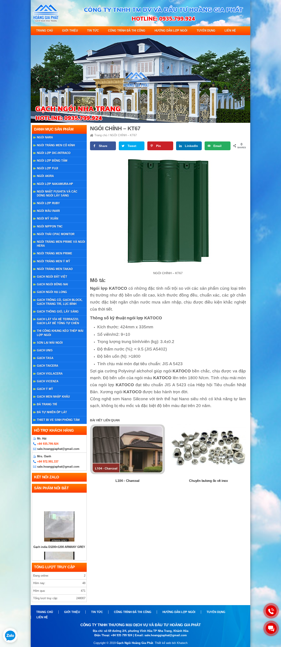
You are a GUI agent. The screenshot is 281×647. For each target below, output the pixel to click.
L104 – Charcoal (127, 481)
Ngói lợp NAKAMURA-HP (55, 184)
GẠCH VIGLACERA (50, 373)
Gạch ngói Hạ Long (52, 292)
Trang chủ (44, 30)
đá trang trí (47, 404)
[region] (140, 79)
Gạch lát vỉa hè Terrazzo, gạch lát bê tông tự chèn (58, 321)
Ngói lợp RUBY (48, 203)
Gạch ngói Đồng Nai (52, 284)
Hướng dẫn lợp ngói (171, 30)
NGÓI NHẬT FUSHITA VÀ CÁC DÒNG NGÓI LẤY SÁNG (57, 193)
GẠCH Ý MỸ (45, 389)
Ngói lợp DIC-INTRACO (53, 153)
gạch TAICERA (47, 365)
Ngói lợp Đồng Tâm (52, 160)
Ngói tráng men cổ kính (56, 145)
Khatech (182, 643)
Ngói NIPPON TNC (50, 226)
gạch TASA (45, 358)
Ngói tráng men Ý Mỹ (53, 261)
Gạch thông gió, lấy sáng (58, 311)
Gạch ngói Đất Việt (52, 276)
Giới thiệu (70, 30)
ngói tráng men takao (55, 269)
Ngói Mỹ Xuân (47, 218)
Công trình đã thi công (126, 30)
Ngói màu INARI (48, 211)
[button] (37, 78)
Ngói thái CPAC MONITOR (55, 234)
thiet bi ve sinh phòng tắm (58, 420)
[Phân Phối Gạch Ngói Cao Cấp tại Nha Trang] (140, 25)
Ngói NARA (45, 137)
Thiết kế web (163, 643)
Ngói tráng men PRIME (54, 253)
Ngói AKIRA (45, 176)
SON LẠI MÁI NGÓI (50, 342)
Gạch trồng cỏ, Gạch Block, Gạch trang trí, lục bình (60, 302)
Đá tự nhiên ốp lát (52, 412)
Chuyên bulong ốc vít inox (208, 481)
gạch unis (45, 350)
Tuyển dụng (206, 30)
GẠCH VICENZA (47, 381)
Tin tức (93, 30)
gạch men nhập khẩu (53, 396)
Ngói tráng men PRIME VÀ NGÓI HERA (61, 243)
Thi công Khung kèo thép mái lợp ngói (60, 332)
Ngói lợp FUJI (47, 168)
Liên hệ (230, 30)
